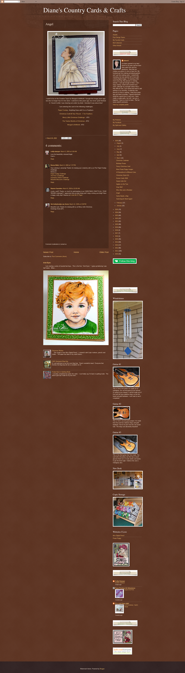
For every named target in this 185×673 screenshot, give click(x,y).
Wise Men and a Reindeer (124, 190)
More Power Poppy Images (124, 169)
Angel (118, 193)
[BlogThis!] (64, 138)
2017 (117, 233)
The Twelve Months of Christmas (73, 121)
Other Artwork (117, 45)
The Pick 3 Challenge (57, 175)
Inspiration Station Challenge (59, 177)
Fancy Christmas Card (123, 166)
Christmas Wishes (57, 350)
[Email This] (62, 138)
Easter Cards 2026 (122, 178)
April (118, 155)
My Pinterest (117, 120)
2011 (117, 251)
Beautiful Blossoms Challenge (60, 179)
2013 (117, 245)
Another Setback (120, 583)
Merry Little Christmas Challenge (74, 117)
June (118, 149)
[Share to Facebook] (68, 138)
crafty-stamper (55, 151)
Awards (115, 35)
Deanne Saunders (56, 188)
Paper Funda (62, 110)
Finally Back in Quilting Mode (61, 372)
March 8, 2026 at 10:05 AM (71, 188)
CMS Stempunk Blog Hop (60, 361)
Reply (52, 159)
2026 (117, 140)
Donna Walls (55, 165)
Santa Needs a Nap (122, 196)
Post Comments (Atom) (59, 256)
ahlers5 (126, 60)
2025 (117, 209)
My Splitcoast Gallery (119, 125)
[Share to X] (66, 138)
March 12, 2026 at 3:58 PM (77, 204)
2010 (117, 254)
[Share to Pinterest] (70, 138)
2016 (117, 236)
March (119, 158)
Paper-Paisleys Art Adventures (125, 588)
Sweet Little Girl (121, 181)
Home (76, 252)
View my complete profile (120, 104)
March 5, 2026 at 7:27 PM (68, 165)
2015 (117, 239)
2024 (117, 212)
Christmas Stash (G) (122, 175)
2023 (117, 215)
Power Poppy (117, 538)
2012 (117, 248)
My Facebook (117, 122)
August (119, 143)
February (120, 203)
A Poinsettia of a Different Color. (126, 172)
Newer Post (48, 252)
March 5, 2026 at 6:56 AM (69, 151)
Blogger (102, 669)
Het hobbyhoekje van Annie (60, 204)
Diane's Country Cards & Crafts (84, 10)
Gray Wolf (119, 187)
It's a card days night (122, 603)
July (118, 146)
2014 (117, 242)
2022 (117, 218)
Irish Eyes (47, 263)
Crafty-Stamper (120, 581)
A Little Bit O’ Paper (76, 195)
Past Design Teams (119, 37)
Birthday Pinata (121, 163)
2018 (117, 230)
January (119, 205)
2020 (117, 224)
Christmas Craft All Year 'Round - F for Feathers (76, 114)
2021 (117, 221)
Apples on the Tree (122, 184)
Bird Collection (117, 43)
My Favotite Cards (118, 40)
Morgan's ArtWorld (73, 125)
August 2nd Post (129, 589)
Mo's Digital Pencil (118, 535)
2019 (117, 227)
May (118, 152)
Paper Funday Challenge (58, 174)
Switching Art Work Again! (124, 199)
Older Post (104, 252)
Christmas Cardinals (122, 160)
